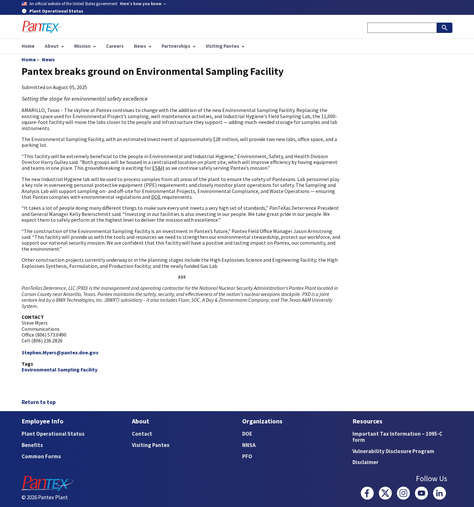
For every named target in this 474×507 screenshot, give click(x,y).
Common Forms (41, 456)
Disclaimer (365, 462)
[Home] (42, 27)
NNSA (249, 445)
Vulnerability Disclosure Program (393, 451)
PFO (247, 456)
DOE (247, 433)
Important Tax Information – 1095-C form (397, 436)
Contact (142, 433)
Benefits (32, 445)
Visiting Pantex (151, 445)
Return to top (39, 402)
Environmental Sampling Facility (59, 369)
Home (29, 59)
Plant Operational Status (53, 433)
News (48, 59)
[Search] (444, 28)
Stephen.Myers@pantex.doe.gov (60, 352)
